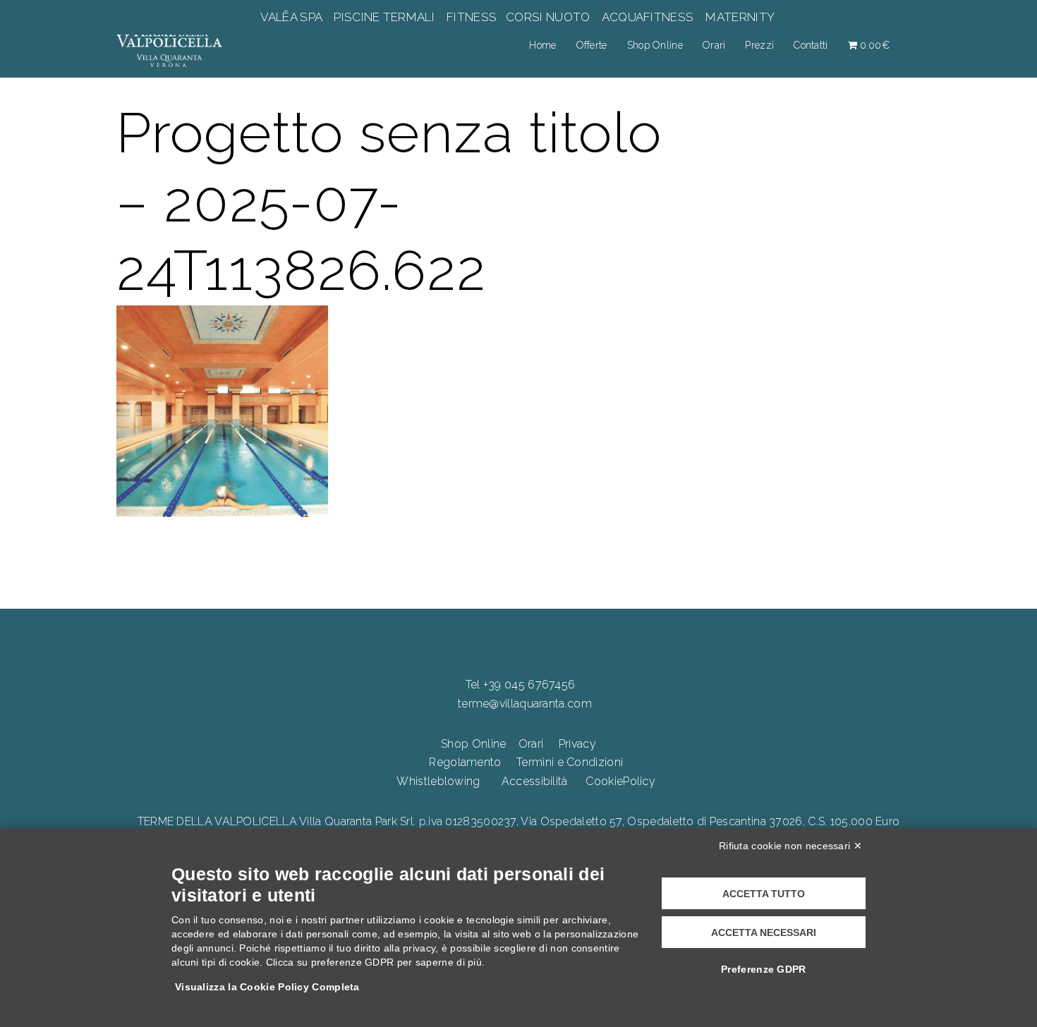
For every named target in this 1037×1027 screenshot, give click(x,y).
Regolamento (465, 762)
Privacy (577, 743)
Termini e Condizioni (569, 762)
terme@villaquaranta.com (525, 703)
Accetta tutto (763, 893)
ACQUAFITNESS (647, 17)
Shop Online (655, 45)
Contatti (810, 45)
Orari (714, 45)
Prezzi (759, 45)
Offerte (591, 45)
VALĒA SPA (292, 17)
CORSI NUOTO (548, 17)
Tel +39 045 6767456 (521, 684)
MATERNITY (740, 17)
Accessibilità (535, 781)
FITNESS (472, 17)
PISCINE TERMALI (384, 17)
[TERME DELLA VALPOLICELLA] (169, 44)
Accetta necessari (763, 932)
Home (542, 45)
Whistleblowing (438, 781)
